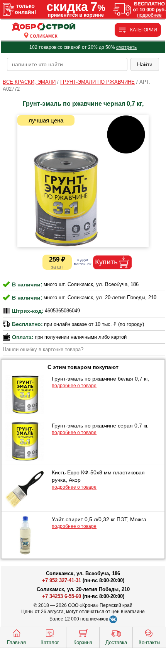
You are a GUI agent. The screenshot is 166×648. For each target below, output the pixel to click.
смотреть (126, 47)
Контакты (149, 642)
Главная (16, 642)
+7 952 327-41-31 (61, 580)
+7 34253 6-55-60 (61, 596)
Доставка (116, 642)
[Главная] (43, 27)
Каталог (50, 642)
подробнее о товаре (74, 385)
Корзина (82, 642)
